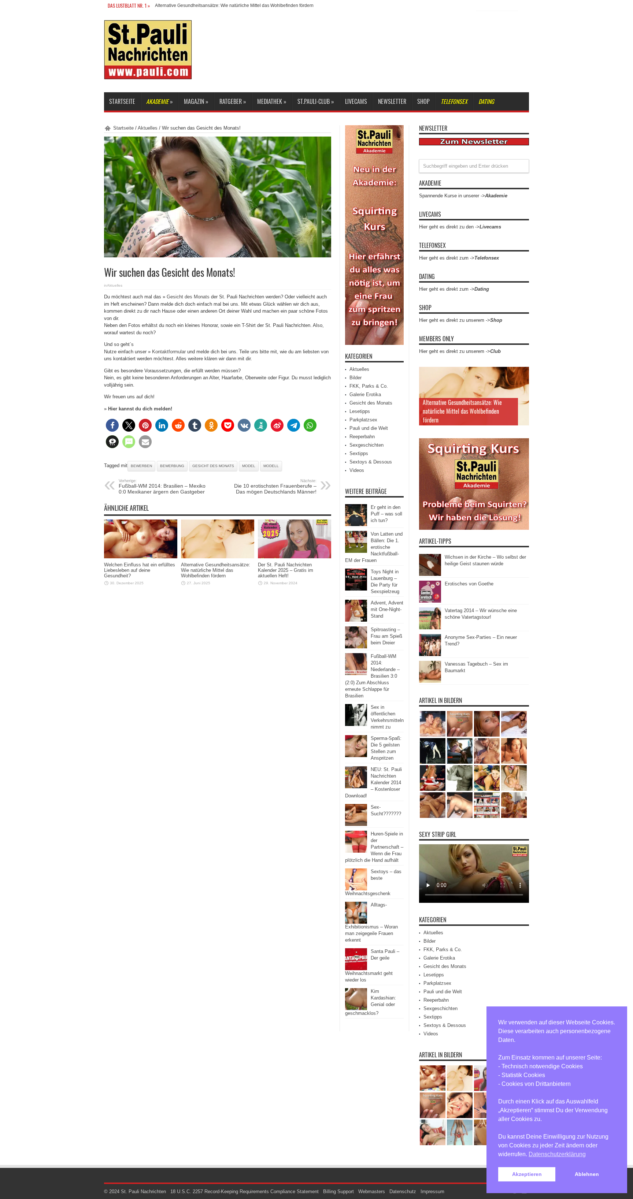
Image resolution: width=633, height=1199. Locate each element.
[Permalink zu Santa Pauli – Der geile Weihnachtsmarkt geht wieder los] (356, 968)
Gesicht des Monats (188, 296)
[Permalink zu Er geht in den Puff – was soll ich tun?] (356, 524)
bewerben (141, 466)
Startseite (122, 101)
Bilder (355, 377)
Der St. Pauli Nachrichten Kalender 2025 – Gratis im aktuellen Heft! (285, 570)
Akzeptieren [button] (527, 1174)
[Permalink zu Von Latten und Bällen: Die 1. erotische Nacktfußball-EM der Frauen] (356, 551)
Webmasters (371, 1191)
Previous (521, 374)
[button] (112, 425)
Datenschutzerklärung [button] (557, 1154)
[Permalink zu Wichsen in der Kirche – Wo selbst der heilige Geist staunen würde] (430, 574)
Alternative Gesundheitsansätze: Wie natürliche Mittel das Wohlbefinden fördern (215, 570)
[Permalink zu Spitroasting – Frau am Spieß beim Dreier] (356, 646)
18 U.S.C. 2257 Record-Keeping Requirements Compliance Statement (244, 1191)
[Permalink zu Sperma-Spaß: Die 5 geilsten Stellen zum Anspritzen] (356, 755)
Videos (356, 470)
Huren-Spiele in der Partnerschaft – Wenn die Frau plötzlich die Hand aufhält (374, 847)
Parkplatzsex (363, 419)
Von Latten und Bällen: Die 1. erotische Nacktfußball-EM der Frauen (374, 547)
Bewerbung (172, 466)
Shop (423, 101)
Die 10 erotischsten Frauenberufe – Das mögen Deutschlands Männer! (275, 487)
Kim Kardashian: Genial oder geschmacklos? (370, 1002)
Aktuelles (148, 128)
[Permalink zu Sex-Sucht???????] (356, 824)
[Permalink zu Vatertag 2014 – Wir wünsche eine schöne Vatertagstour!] (430, 627)
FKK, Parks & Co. (368, 386)
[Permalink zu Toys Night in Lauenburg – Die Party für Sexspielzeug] (356, 589)
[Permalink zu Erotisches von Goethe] (430, 601)
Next (521, 385)
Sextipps (358, 453)
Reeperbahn (362, 436)
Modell (271, 466)
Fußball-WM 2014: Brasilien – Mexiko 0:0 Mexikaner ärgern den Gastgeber (162, 487)
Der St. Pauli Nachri (174, 5)
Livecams (356, 101)
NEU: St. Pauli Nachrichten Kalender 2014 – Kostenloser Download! (373, 782)
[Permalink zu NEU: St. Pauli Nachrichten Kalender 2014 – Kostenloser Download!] (356, 786)
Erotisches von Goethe (469, 584)
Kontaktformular (169, 351)
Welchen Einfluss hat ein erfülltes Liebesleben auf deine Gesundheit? (139, 570)
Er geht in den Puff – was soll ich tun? (386, 513)
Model (248, 466)
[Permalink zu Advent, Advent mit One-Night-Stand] (356, 620)
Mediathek (271, 101)
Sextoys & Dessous (370, 462)
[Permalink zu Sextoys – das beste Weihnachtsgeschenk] (356, 888)
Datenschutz (402, 1191)
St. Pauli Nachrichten (143, 1191)
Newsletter (392, 101)
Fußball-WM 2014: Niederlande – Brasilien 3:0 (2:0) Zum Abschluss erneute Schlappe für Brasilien (372, 676)
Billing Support (338, 1191)
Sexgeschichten (366, 445)
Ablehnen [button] (587, 1174)
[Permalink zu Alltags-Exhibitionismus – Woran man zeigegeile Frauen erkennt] (356, 922)
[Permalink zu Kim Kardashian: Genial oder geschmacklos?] (356, 1008)
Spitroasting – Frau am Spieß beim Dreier (386, 636)
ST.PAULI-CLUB (315, 101)
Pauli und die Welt (368, 428)
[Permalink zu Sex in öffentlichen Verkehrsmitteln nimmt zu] (356, 724)
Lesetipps (359, 411)
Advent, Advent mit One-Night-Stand (387, 609)
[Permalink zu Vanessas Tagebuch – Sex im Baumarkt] (430, 681)
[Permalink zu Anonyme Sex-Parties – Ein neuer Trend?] (430, 654)
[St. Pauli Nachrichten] (148, 74)
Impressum (432, 1191)
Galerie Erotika (365, 394)
